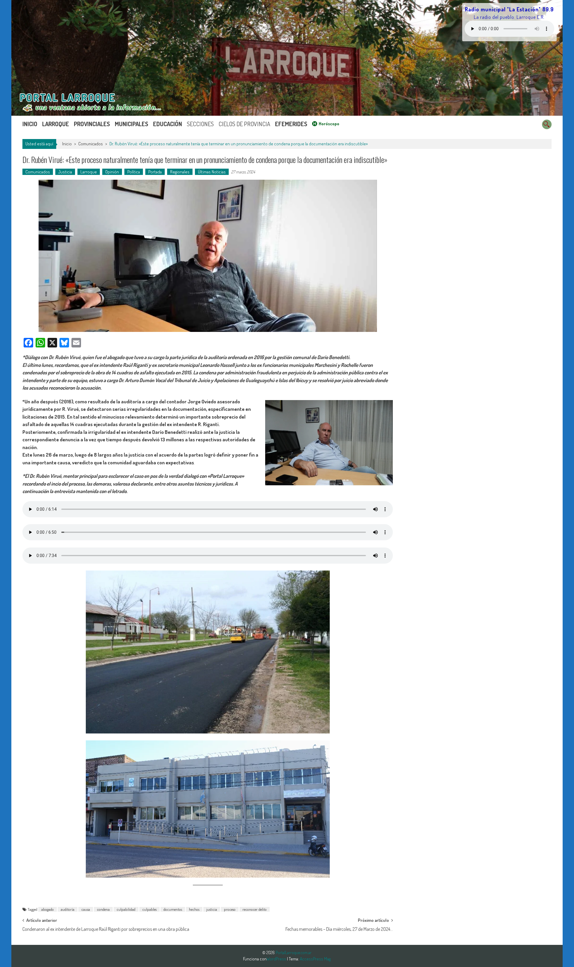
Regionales (180, 172)
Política (133, 172)
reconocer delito (254, 909)
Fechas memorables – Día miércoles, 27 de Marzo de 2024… (339, 929)
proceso (230, 909)
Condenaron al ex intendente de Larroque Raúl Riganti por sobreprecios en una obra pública (105, 929)
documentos (173, 909)
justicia (211, 909)
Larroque (55, 124)
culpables (149, 909)
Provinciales (92, 124)
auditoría (67, 909)
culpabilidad (126, 909)
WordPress (276, 959)
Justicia (65, 172)
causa (85, 909)
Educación (167, 124)
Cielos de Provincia (244, 124)
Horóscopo (329, 123)
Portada (155, 172)
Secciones (200, 124)
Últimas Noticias (212, 172)
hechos (194, 909)
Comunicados (90, 144)
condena (103, 909)
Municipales (131, 124)
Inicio (29, 124)
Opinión (112, 172)
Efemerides (291, 124)
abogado (47, 909)
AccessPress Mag (315, 959)
